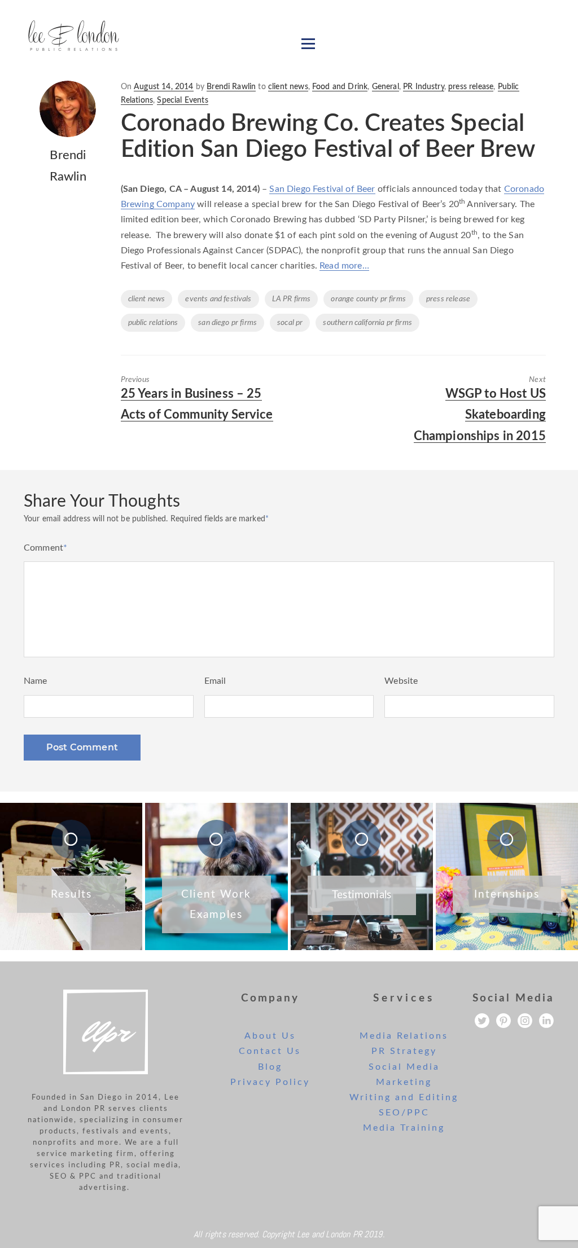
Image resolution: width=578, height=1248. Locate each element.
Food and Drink (339, 87)
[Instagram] (525, 1020)
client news (288, 87)
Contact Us (270, 1051)
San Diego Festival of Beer (322, 189)
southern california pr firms (367, 323)
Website (401, 680)
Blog (270, 1066)
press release (470, 87)
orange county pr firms (368, 299)
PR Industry (423, 87)
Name (35, 680)
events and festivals (218, 299)
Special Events (182, 100)
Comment (45, 547)
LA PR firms (291, 299)
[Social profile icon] (546, 1020)
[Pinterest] (503, 1020)
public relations (153, 323)
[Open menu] (308, 43)
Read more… (344, 265)
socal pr (290, 323)
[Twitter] (482, 1020)
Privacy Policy (270, 1082)
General (385, 87)
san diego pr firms (227, 323)
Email (215, 680)
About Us (270, 1035)
